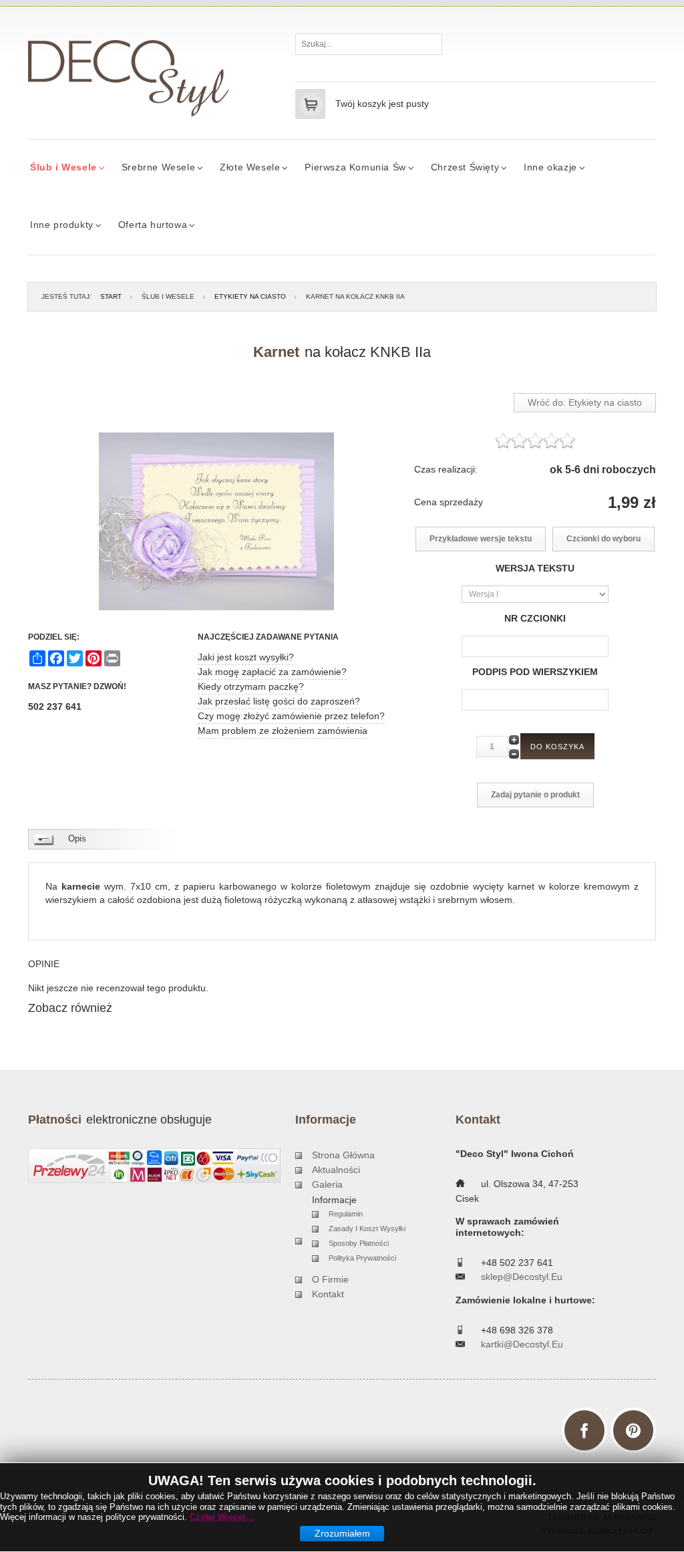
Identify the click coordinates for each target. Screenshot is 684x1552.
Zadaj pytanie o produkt (535, 794)
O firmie (330, 1279)
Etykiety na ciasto (250, 296)
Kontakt (328, 1294)
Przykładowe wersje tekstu (481, 538)
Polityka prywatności (362, 1258)
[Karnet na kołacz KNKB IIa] (216, 521)
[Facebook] (584, 1430)
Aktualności (336, 1169)
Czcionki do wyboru (603, 538)
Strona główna (343, 1155)
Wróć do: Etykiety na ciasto (585, 402)
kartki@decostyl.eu (522, 1344)
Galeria (327, 1184)
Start (111, 296)
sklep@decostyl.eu (521, 1276)
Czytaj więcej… (222, 1517)
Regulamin (346, 1214)
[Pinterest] (633, 1430)
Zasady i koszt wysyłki (367, 1228)
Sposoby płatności (359, 1243)
